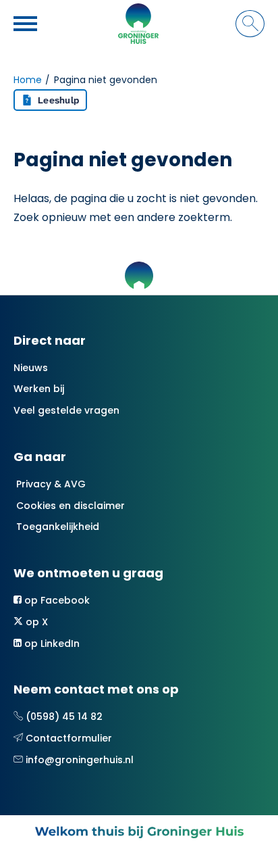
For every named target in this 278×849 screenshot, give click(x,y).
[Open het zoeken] (250, 23)
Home (27, 80)
